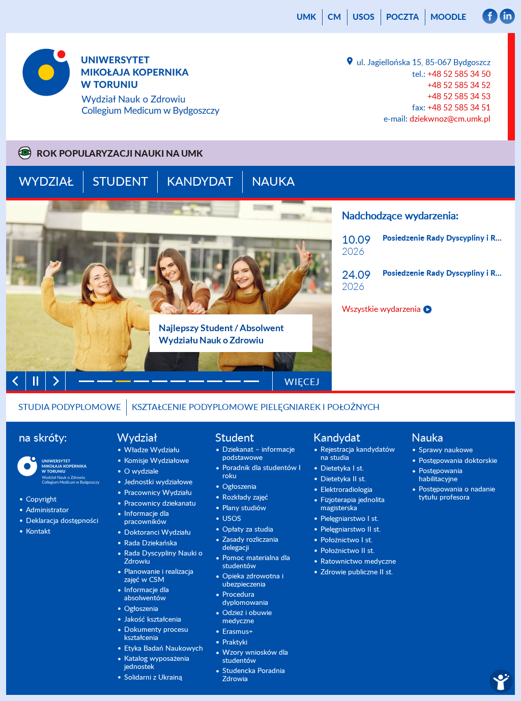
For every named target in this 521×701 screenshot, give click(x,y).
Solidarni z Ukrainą (153, 677)
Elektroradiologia (346, 489)
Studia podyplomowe (69, 407)
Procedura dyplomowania (245, 598)
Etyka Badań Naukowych (163, 648)
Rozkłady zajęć (245, 497)
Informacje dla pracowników (146, 517)
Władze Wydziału (152, 450)
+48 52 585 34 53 (458, 97)
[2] (104, 381)
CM (334, 17)
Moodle (448, 17)
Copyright (41, 499)
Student (120, 182)
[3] (123, 381)
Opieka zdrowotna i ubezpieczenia (252, 580)
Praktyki (234, 642)
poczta (402, 17)
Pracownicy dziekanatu (160, 503)
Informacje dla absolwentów (146, 594)
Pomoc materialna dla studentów (256, 562)
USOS (363, 17)
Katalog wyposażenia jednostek (156, 662)
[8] (214, 381)
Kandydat (200, 182)
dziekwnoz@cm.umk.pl (450, 119)
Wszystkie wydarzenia (381, 309)
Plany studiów (244, 508)
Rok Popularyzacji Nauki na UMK (120, 154)
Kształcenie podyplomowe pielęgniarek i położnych (256, 407)
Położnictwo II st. (347, 550)
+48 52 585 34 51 (458, 108)
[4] (141, 381)
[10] (251, 381)
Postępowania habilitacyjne (440, 475)
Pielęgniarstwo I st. (350, 518)
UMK (306, 17)
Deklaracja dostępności (62, 520)
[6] (178, 381)
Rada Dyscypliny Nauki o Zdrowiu (163, 557)
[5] (159, 381)
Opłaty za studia (247, 529)
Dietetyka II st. (343, 479)
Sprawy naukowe (446, 450)
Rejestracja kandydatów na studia (358, 453)
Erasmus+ (237, 631)
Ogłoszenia (141, 608)
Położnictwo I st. (346, 540)
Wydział (46, 182)
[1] (86, 381)
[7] (196, 381)
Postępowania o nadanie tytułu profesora (457, 493)
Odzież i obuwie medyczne (247, 617)
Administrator (47, 510)
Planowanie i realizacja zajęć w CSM (158, 575)
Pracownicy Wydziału (158, 492)
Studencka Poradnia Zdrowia (253, 675)
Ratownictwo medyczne (358, 561)
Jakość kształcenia (152, 619)
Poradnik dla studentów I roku (261, 472)
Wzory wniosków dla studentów (255, 656)
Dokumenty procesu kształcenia (156, 633)
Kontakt (38, 531)
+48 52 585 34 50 (458, 74)
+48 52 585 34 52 (458, 85)
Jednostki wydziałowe (158, 482)
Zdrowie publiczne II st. (357, 572)
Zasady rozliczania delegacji (250, 543)
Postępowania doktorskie (458, 460)
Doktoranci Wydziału (157, 532)
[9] (233, 381)
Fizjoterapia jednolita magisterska (353, 504)
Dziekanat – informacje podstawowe (258, 453)
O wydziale (141, 471)
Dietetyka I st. (342, 468)
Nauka (273, 182)
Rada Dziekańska (150, 543)
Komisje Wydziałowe (156, 460)
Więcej (302, 382)
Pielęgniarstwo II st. (351, 529)
